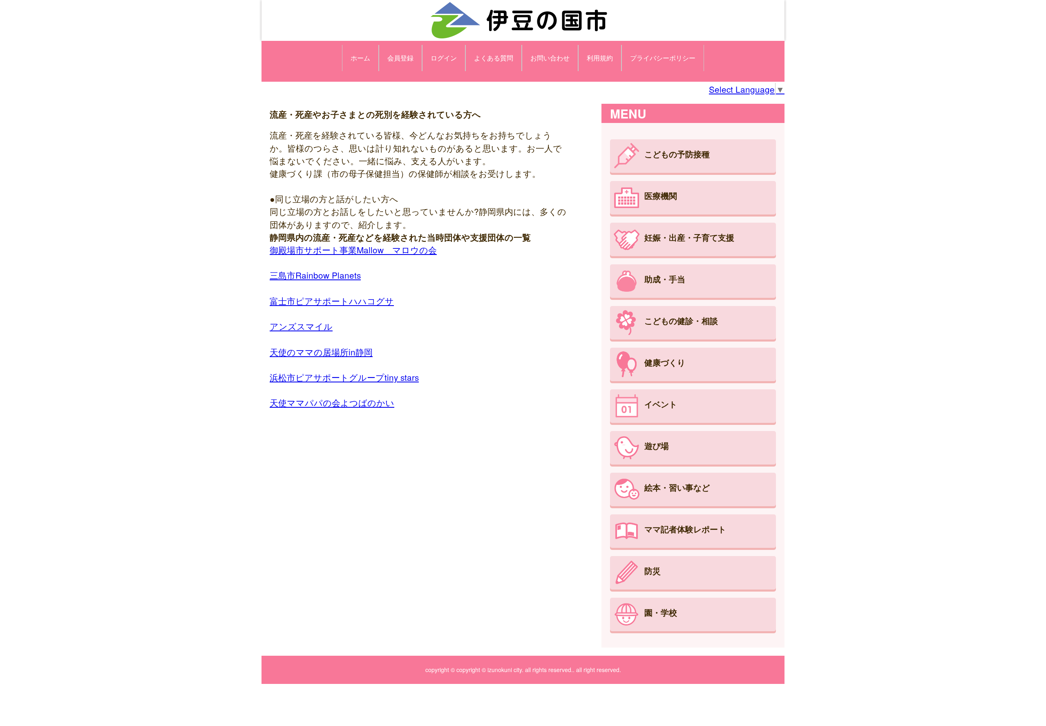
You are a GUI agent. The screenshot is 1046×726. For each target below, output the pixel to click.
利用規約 (600, 58)
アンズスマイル (301, 326)
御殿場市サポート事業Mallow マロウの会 (353, 249)
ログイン (444, 58)
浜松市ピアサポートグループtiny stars (344, 377)
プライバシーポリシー (662, 58)
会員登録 (400, 58)
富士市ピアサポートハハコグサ (332, 301)
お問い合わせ (550, 58)
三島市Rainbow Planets (315, 275)
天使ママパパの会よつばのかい (332, 402)
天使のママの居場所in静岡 (321, 352)
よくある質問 (493, 58)
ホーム (360, 58)
